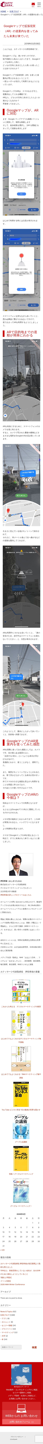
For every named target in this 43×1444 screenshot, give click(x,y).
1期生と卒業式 (6, 1277)
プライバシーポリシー (17, 1437)
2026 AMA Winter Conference (12, 1284)
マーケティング (8, 1332)
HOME (3, 11)
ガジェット (6, 1322)
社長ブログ (14, 11)
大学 (3, 1336)
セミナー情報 (7, 1325)
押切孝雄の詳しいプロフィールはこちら (15, 895)
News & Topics (6, 1311)
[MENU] (39, 3)
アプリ (4, 1318)
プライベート (7, 1329)
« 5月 (2, 1250)
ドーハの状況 (5, 1281)
